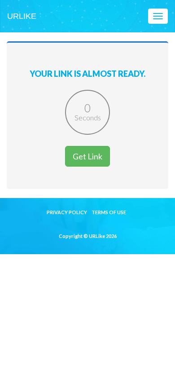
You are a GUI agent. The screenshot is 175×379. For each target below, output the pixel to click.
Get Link (87, 156)
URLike (21, 16)
